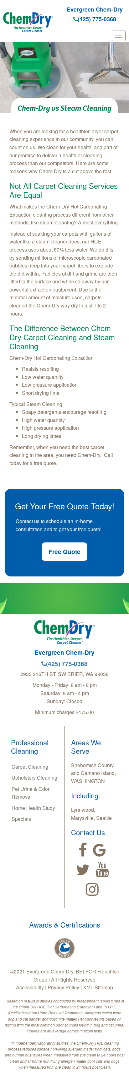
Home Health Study (33, 807)
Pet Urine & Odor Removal (30, 793)
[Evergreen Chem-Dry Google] (99, 850)
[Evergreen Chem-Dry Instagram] (92, 889)
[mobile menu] (119, 36)
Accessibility (30, 987)
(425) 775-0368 (97, 19)
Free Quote (64, 551)
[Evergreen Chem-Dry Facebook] (83, 850)
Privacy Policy (63, 987)
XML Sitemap (98, 987)
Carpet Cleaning (30, 766)
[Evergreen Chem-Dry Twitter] (83, 869)
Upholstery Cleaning (34, 777)
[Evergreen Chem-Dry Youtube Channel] (102, 869)
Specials (21, 818)
